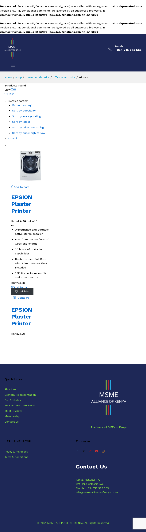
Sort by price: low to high (28, 127)
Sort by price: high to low (28, 132)
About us (10, 389)
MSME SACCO (13, 410)
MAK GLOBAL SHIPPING (20, 405)
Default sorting (21, 105)
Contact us (12, 421)
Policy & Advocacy (16, 451)
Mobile (119, 46)
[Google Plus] (90, 451)
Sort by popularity (24, 110)
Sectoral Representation (20, 394)
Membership (12, 416)
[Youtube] (96, 451)
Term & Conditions (16, 456)
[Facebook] (77, 451)
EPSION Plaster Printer (21, 204)
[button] (21, 298)
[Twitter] (83, 451)
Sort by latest (21, 121)
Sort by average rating (26, 116)
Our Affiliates (13, 400)
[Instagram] (103, 451)
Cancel (12, 138)
